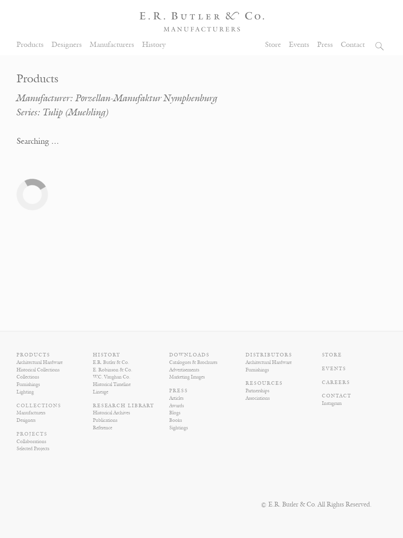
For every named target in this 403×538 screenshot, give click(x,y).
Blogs (174, 413)
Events (299, 44)
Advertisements (184, 370)
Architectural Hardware (40, 362)
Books (175, 420)
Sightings (178, 428)
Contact (353, 44)
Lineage (100, 392)
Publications (105, 420)
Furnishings (28, 384)
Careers (336, 382)
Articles (176, 398)
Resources (264, 383)
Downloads (189, 355)
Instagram (332, 403)
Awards (176, 406)
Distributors (269, 355)
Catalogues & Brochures (193, 362)
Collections (28, 377)
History (154, 44)
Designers (67, 44)
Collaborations (31, 441)
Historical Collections (38, 370)
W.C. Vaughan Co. (111, 377)
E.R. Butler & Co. (111, 362)
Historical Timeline (112, 384)
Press (325, 44)
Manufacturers (112, 44)
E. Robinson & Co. (112, 370)
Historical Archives (111, 413)
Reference (102, 428)
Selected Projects (33, 448)
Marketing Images (187, 377)
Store (273, 44)
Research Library (123, 406)
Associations (258, 398)
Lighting (25, 392)
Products (30, 44)
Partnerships (257, 391)
